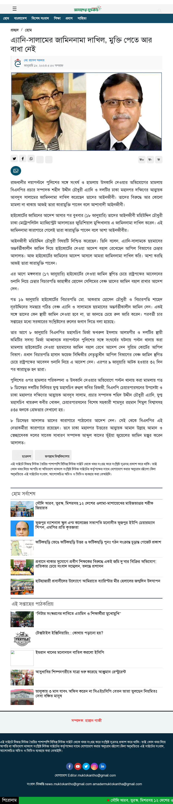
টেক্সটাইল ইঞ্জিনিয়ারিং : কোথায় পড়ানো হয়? (69, 633)
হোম (6, 18)
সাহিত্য (82, 18)
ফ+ (142, 160)
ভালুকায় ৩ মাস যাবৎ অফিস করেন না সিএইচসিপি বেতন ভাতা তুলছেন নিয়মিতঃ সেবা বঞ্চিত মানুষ (96, 693)
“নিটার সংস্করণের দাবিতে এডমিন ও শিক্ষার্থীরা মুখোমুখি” (78, 613)
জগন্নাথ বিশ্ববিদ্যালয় (57, 456)
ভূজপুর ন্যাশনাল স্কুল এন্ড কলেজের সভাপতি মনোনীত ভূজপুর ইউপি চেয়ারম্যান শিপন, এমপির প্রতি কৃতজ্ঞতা (95, 525)
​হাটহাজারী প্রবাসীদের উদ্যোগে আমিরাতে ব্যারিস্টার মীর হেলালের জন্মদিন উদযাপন (97, 581)
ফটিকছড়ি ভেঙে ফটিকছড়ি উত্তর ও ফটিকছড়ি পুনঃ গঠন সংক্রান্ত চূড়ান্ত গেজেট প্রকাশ (98, 542)
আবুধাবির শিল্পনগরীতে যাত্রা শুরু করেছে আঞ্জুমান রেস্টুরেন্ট (80, 671)
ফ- (150, 160)
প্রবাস (69, 18)
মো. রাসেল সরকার (34, 60)
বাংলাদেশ (20, 18)
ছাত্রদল (26, 456)
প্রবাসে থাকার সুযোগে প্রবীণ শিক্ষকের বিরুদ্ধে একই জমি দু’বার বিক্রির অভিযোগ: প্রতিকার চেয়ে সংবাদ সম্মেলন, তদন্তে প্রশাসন (95, 564)
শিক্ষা (57, 18)
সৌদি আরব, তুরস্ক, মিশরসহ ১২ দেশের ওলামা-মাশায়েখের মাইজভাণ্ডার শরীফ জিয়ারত (94, 505)
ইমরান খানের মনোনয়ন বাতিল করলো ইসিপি (69, 652)
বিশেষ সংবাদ (40, 18)
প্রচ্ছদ (15, 30)
